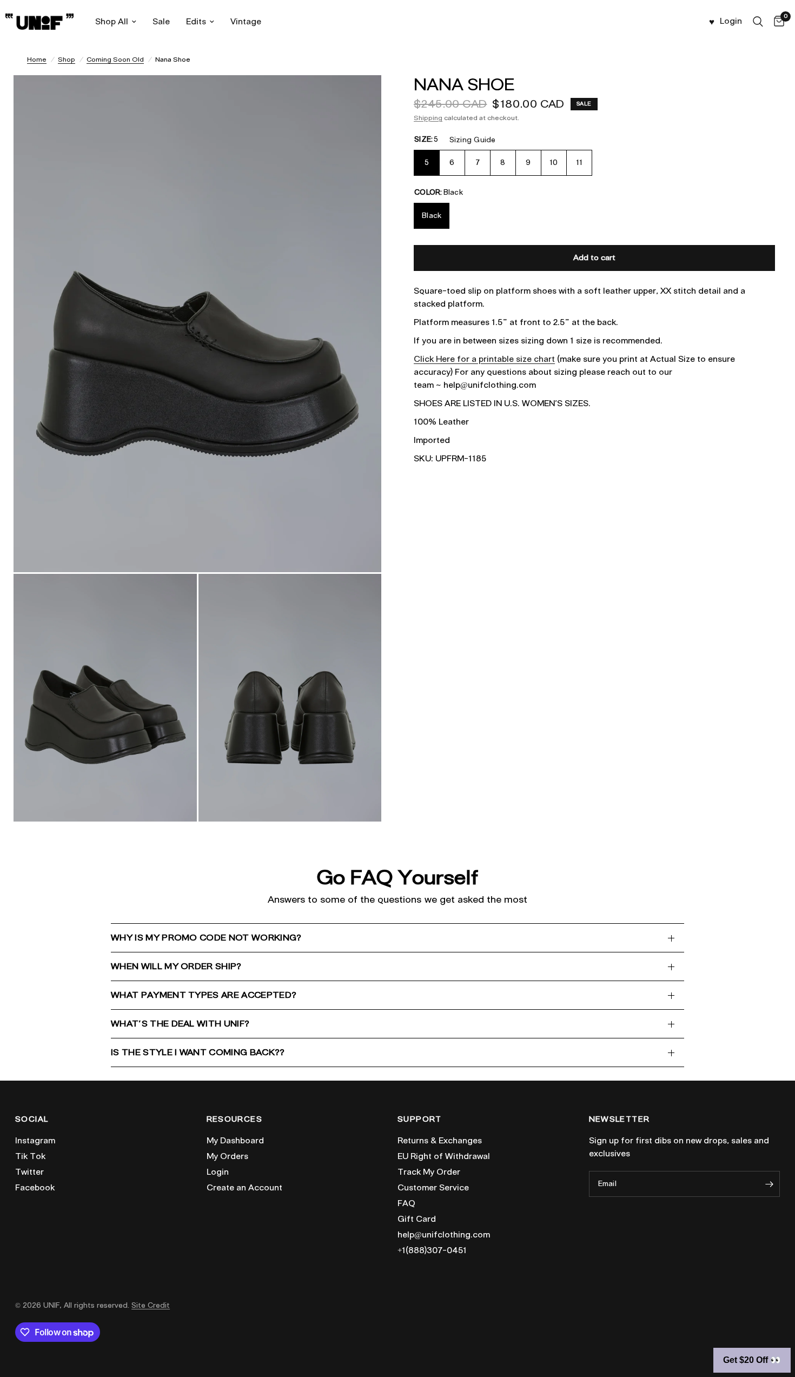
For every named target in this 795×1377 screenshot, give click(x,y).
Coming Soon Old (115, 59)
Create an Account (244, 1188)
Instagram (35, 1141)
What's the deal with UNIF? (180, 1023)
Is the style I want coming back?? (198, 1052)
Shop (66, 59)
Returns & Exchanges (440, 1141)
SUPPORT (420, 1119)
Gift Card (417, 1219)
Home (37, 59)
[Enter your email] (769, 1184)
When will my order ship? (176, 966)
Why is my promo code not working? (206, 937)
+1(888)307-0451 (432, 1250)
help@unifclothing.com (444, 1235)
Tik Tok (30, 1156)
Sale (161, 22)
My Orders (227, 1156)
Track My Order (429, 1172)
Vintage (245, 22)
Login (218, 1172)
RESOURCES (235, 1119)
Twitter (29, 1172)
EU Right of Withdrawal (444, 1156)
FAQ (406, 1203)
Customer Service (433, 1188)
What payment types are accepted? (203, 995)
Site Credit (150, 1305)
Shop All (111, 22)
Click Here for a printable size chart (484, 359)
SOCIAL (31, 1119)
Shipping (428, 118)
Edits (196, 22)
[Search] (758, 21)
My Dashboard (235, 1141)
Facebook (35, 1188)
